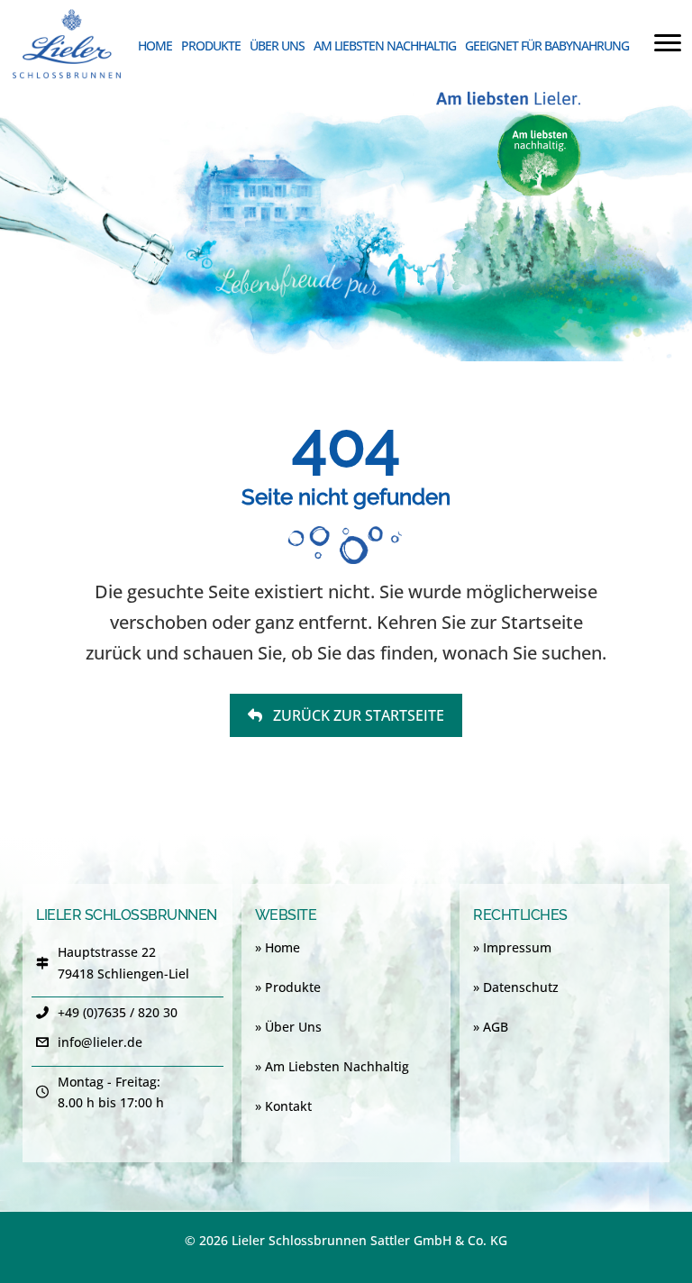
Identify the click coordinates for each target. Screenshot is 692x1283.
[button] (346, 715)
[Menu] (667, 43)
